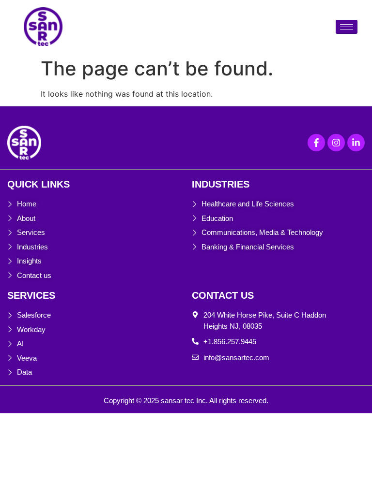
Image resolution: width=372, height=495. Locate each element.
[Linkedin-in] (356, 142)
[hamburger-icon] (346, 27)
